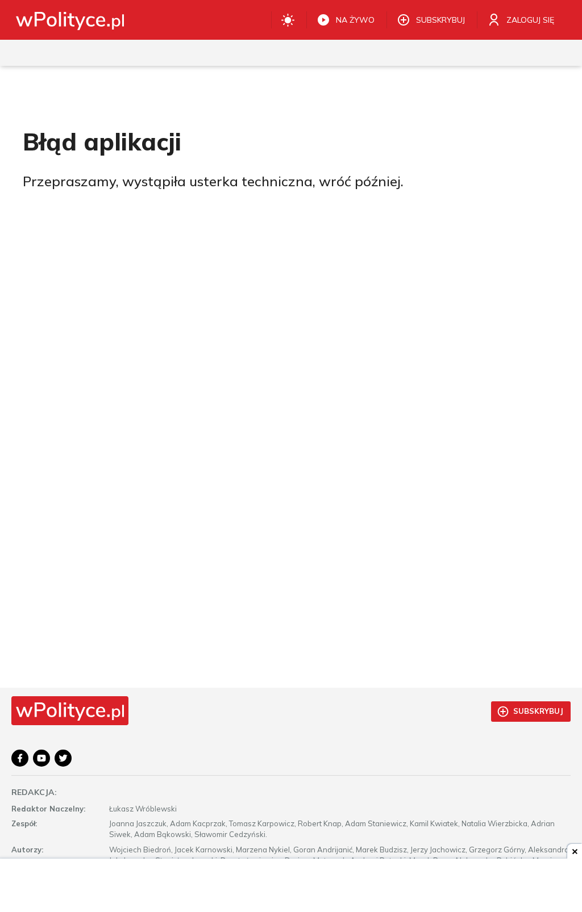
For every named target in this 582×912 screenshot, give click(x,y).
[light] (288, 20)
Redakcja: (34, 792)
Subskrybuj (538, 711)
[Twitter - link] (63, 758)
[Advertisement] (291, 886)
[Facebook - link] (19, 758)
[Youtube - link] (41, 758)
